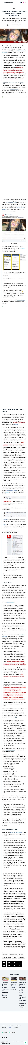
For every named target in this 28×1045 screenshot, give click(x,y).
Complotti (18, 1025)
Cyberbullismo (13, 954)
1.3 (16, 717)
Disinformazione (10, 1025)
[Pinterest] (14, 962)
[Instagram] (23, 2)
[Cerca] (25, 2)
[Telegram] (4, 965)
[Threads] (19, 965)
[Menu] (2, 2)
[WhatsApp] (9, 965)
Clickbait (5, 954)
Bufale (3, 1025)
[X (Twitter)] (21, 2)
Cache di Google (20, 207)
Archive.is (4, 209)
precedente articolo (10, 750)
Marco (4, 524)
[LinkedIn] (19, 962)
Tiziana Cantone (7, 957)
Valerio (7, 531)
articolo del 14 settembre (16, 832)
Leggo (21, 954)
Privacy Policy (5, 1032)
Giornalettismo (10, 602)
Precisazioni (4, 1027)
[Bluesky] (14, 965)
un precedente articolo (11, 490)
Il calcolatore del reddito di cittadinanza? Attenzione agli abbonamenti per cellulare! (5, 989)
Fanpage (16, 424)
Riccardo (7, 492)
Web (14, 8)
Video (14, 957)
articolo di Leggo (21, 300)
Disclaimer (15, 1027)
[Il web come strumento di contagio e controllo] (14, 979)
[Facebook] (20, 2)
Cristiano (5, 519)
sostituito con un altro (11, 202)
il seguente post (14, 89)
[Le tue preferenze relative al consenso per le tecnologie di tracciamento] (25, 1042)
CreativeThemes (6, 1043)
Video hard (21, 957)
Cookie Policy (12, 1032)
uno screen (22, 248)
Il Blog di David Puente (8, 2)
